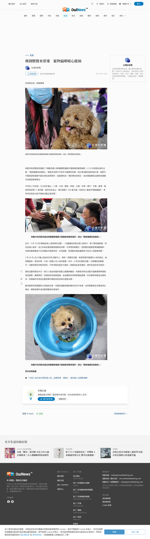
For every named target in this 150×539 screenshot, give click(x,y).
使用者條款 (106, 498)
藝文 (113, 16)
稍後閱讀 (113, 4)
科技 (49, 16)
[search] (92, 3)
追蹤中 (101, 4)
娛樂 (97, 16)
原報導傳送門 (120, 414)
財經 (57, 16)
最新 (25, 16)
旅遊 (81, 16)
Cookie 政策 (106, 505)
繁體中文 (126, 4)
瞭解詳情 (62, 399)
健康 (33, 16)
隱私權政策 (106, 502)
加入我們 (23, 4)
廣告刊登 (34, 4)
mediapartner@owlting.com (122, 475)
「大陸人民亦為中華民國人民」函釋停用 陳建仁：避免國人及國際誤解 (57, 378)
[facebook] (9, 502)
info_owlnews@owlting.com (130, 478)
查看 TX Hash (28, 413)
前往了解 (135, 532)
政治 (73, 16)
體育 (89, 16)
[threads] (12, 501)
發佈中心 (60, 489)
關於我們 (11, 4)
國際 (41, 16)
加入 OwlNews (62, 485)
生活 (65, 16)
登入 (139, 3)
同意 (114, 532)
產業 (105, 16)
